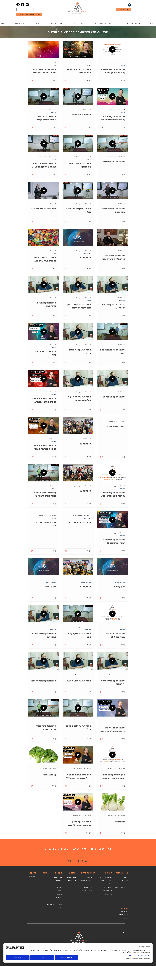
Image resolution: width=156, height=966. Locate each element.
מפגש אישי (124, 884)
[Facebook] (22, 4)
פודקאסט (122, 65)
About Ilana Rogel (121, 887)
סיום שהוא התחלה (86, 253)
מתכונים (54, 771)
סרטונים (54, 159)
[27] (56, 857)
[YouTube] (27, 4)
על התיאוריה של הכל (88, 891)
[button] (78, 23)
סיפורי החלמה (87, 518)
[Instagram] (18, 4)
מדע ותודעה (53, 112)
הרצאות (89, 159)
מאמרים (54, 65)
